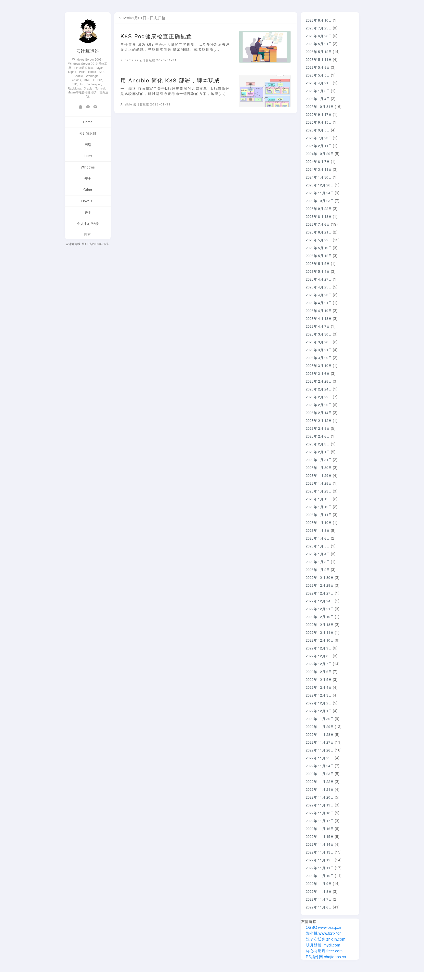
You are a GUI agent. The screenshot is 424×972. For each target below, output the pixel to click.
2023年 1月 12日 (319, 506)
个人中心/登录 (88, 223)
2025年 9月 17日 (319, 114)
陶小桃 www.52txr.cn (323, 933)
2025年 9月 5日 (318, 130)
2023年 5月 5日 (318, 263)
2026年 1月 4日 (318, 98)
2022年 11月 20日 (320, 797)
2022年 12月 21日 (320, 608)
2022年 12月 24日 (320, 600)
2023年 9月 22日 (319, 208)
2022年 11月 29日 (320, 726)
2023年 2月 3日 (318, 443)
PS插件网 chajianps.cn (325, 956)
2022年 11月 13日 (320, 852)
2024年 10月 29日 (320, 153)
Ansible (126, 104)
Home (88, 121)
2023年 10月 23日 (320, 200)
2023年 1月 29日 (319, 475)
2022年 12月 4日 (319, 687)
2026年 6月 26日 (319, 35)
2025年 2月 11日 (319, 145)
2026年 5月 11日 (319, 59)
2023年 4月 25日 (319, 287)
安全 (87, 178)
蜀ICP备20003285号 (95, 244)
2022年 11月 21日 (320, 789)
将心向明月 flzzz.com (324, 951)
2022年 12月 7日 (319, 663)
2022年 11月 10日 (320, 875)
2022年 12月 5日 (319, 679)
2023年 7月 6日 (318, 224)
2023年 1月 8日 (318, 530)
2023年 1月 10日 (319, 522)
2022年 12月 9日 (319, 648)
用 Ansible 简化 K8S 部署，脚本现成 (170, 80)
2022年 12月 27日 (320, 593)
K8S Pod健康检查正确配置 (156, 36)
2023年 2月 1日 (318, 451)
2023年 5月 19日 (319, 247)
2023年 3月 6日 (318, 373)
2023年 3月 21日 (319, 349)
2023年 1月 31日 (319, 459)
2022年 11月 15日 (320, 836)
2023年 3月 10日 (319, 365)
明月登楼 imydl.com (322, 945)
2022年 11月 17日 (320, 820)
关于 (87, 212)
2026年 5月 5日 (318, 75)
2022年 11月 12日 (320, 859)
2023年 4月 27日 (319, 279)
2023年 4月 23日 (319, 294)
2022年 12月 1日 (319, 710)
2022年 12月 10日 (320, 640)
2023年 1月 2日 (318, 569)
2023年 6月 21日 (319, 232)
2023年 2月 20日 (319, 404)
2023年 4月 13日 (319, 318)
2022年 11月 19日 (320, 805)
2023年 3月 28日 (319, 341)
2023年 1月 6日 (318, 538)
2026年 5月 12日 (319, 51)
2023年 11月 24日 (320, 192)
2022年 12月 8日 (319, 655)
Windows (88, 167)
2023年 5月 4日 (318, 271)
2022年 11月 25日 (320, 757)
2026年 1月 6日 (318, 90)
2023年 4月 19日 (319, 310)
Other (87, 189)
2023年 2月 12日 (319, 420)
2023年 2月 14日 (319, 412)
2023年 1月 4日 (318, 553)
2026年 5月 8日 (318, 67)
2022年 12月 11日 (320, 632)
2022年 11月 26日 (320, 750)
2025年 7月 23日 (319, 137)
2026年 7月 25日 (319, 28)
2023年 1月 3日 (318, 561)
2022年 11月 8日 (319, 891)
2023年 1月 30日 (319, 467)
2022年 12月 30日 (320, 577)
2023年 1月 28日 (319, 483)
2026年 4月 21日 (319, 82)
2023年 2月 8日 (318, 428)
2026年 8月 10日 (319, 20)
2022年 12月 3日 (319, 695)
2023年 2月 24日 (319, 389)
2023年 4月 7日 (318, 326)
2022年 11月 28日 (320, 734)
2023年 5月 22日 (319, 239)
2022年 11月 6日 (319, 907)
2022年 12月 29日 (320, 585)
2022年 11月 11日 (320, 867)
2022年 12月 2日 (319, 702)
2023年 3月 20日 (319, 357)
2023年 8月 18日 (319, 216)
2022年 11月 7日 (319, 899)
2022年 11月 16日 (320, 828)
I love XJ (87, 200)
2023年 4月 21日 (319, 302)
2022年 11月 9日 (319, 883)
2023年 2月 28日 (319, 381)
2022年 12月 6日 (319, 671)
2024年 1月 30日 (319, 177)
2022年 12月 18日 (320, 624)
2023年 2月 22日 (319, 396)
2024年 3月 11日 (319, 169)
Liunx (88, 155)
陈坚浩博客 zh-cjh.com (325, 939)
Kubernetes (129, 60)
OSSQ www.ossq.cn (323, 927)
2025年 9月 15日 (319, 122)
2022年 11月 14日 (320, 844)
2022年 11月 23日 (320, 773)
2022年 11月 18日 (320, 812)
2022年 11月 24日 (320, 765)
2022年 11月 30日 (320, 718)
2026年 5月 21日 (319, 43)
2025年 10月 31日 (320, 106)
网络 (87, 144)
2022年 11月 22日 (320, 781)
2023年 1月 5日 (318, 546)
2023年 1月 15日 (319, 498)
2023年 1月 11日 (319, 514)
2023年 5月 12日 (319, 255)
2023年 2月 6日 (318, 436)
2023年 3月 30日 (319, 334)
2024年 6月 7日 (318, 161)
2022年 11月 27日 (320, 742)
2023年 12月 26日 (320, 184)
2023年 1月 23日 (319, 491)
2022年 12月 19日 (320, 616)
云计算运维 (87, 51)
